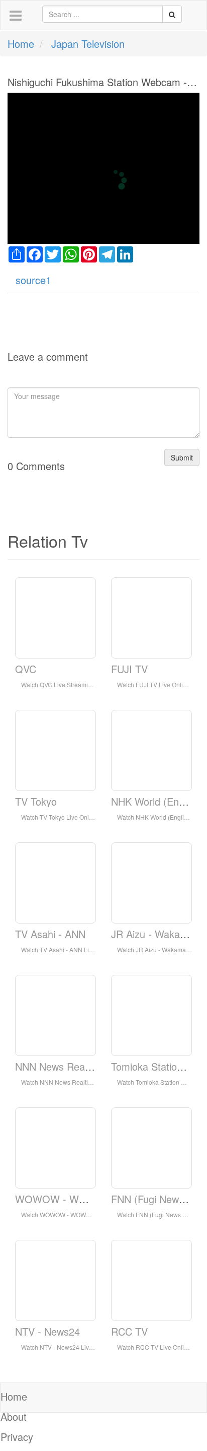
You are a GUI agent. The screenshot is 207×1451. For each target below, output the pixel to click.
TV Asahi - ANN (50, 934)
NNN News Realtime (60, 1066)
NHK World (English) (156, 801)
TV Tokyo (36, 801)
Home (21, 43)
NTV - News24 (47, 1331)
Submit (182, 457)
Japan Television (88, 43)
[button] (15, 16)
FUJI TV (129, 669)
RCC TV (129, 1331)
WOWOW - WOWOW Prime (79, 1199)
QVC (25, 669)
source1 (33, 280)
